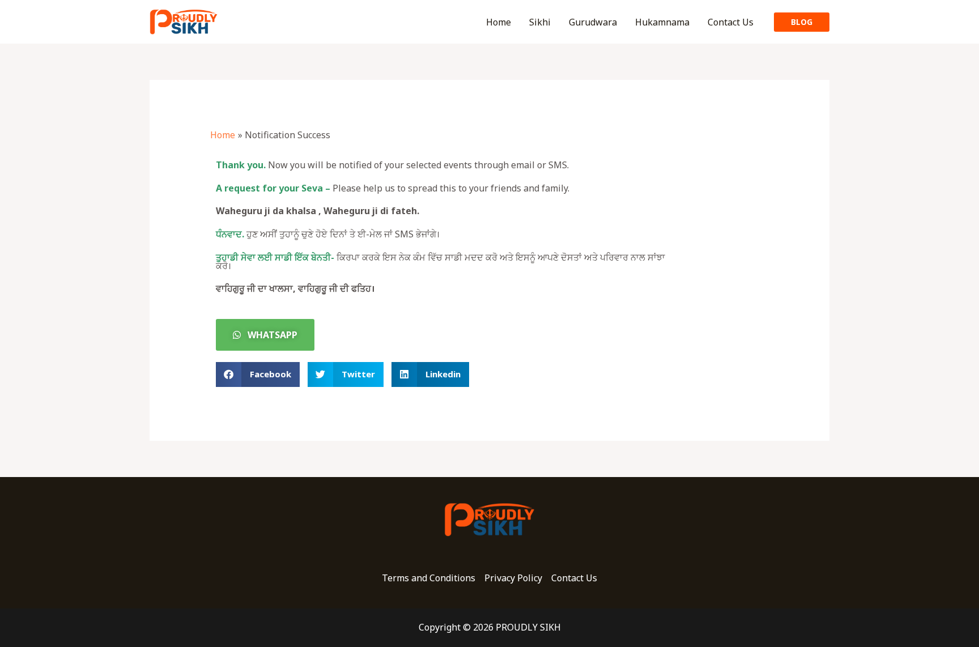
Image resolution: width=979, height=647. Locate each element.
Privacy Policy (513, 578)
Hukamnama (662, 22)
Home (498, 22)
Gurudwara (593, 22)
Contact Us (731, 22)
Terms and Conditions (428, 578)
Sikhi (540, 22)
